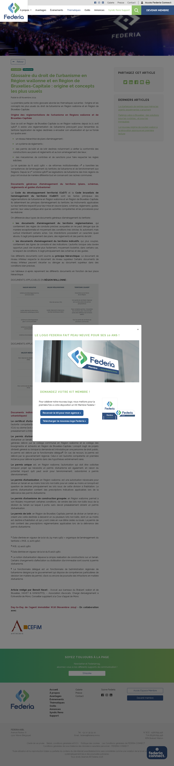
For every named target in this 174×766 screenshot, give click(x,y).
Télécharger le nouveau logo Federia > (64, 421)
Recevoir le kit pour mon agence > (62, 413)
